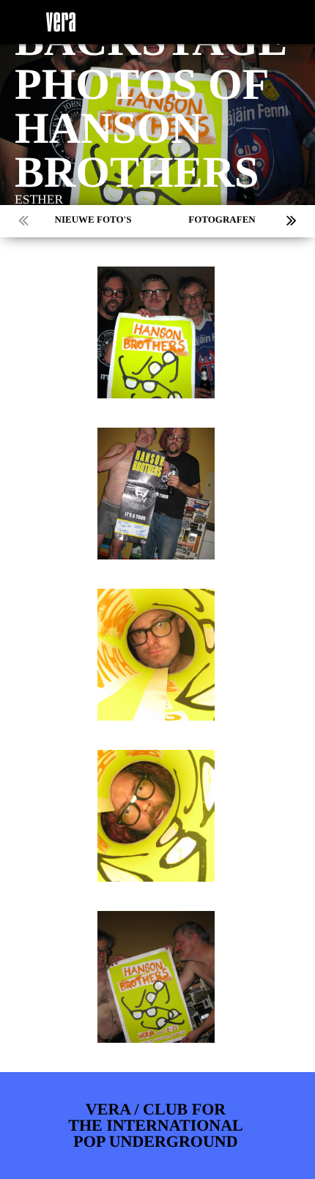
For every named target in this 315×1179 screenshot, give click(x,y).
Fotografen (222, 219)
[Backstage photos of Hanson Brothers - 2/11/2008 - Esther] (156, 332)
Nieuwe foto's (93, 219)
